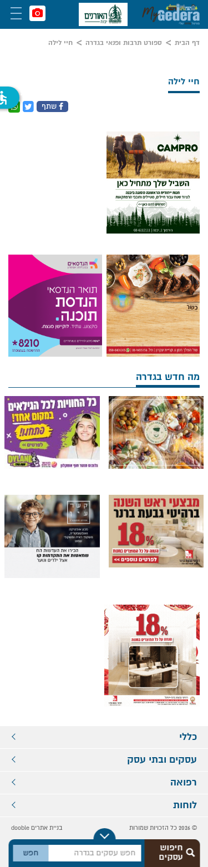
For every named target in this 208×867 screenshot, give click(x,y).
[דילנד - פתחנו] (52, 432)
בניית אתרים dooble (36, 827)
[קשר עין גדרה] (52, 542)
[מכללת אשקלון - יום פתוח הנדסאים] (55, 306)
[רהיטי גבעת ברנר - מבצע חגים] (156, 531)
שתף (50, 106)
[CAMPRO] (153, 182)
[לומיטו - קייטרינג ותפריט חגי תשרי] (153, 306)
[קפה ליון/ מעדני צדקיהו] (156, 432)
